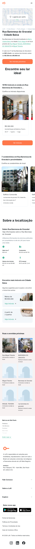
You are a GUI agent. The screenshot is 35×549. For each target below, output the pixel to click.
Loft (3, 29)
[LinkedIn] (17, 543)
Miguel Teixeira (18, 46)
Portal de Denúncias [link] (8, 518)
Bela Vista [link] (5, 430)
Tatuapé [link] (4, 433)
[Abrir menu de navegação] (31, 3)
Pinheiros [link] (4, 423)
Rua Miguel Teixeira (16, 44)
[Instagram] (11, 543)
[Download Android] (10, 510)
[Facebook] (23, 543)
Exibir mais (5, 437)
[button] (17, 479)
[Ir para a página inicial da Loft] (4, 3)
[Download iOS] (25, 510)
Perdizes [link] (4, 428)
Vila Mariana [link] (5, 426)
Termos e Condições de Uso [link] (11, 526)
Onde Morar (11, 29)
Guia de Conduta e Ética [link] (10, 530)
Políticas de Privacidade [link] (10, 522)
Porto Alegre (21, 29)
